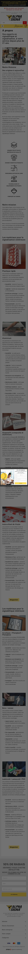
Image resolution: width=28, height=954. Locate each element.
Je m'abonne (20, 483)
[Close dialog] (26, 470)
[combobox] (20, 479)
